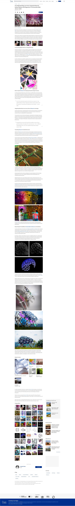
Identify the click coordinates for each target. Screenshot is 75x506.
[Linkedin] (19, 12)
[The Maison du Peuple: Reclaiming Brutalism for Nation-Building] (48, 442)
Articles (44, 1)
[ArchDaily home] (11, 1)
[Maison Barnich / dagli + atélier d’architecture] (48, 409)
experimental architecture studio (37, 133)
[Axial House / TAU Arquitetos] (48, 404)
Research (22, 90)
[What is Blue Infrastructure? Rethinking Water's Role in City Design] (48, 448)
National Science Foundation (33, 137)
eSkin (30, 138)
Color (29, 476)
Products (47, 1)
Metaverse (47, 474)
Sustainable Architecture (30, 226)
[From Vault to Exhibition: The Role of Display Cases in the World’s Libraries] (48, 432)
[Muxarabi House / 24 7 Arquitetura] (48, 415)
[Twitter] (17, 12)
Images (52, 1)
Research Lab (20, 131)
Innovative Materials (25, 474)
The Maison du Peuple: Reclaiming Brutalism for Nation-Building (55, 442)
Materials (31, 474)
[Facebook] (15, 12)
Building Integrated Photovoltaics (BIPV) (22, 231)
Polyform (29, 185)
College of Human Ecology (18, 184)
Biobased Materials (23, 476)
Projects (41, 1)
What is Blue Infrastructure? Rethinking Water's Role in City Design (55, 447)
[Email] (21, 12)
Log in (57, 1)
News (50, 1)
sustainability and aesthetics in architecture (32, 228)
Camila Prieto (23, 466)
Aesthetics (16, 478)
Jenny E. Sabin (28, 54)
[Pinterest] (23, 12)
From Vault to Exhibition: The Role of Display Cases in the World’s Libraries (55, 431)
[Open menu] (64, 1)
